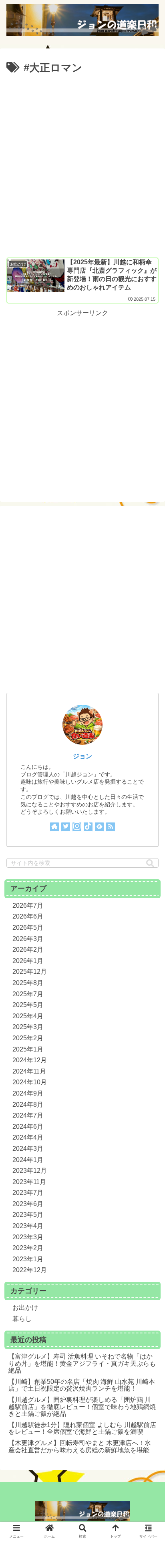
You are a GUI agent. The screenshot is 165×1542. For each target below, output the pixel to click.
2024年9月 (27, 1093)
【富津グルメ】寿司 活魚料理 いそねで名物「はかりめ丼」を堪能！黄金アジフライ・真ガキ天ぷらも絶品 (82, 1363)
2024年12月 (29, 1060)
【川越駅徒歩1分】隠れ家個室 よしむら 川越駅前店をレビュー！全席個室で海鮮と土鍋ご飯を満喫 (82, 1428)
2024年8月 (27, 1104)
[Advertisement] (82, 163)
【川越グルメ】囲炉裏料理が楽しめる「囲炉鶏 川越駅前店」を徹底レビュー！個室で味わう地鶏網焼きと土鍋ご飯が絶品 (82, 1406)
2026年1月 (27, 960)
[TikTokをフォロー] (88, 827)
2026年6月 (27, 916)
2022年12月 (29, 1270)
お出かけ (25, 1307)
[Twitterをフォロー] (65, 827)
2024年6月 (27, 1126)
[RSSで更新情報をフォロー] (110, 827)
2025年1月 (27, 1049)
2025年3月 (27, 1026)
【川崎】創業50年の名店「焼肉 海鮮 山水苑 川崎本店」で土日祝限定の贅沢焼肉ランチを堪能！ (81, 1385)
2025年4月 (27, 1016)
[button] (150, 863)
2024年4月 (27, 1137)
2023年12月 (29, 1170)
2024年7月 (27, 1115)
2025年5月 (27, 1004)
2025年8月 (27, 982)
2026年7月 (27, 905)
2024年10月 (29, 1082)
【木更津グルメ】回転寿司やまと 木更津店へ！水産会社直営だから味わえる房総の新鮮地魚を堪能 (79, 1446)
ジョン (82, 756)
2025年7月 (27, 994)
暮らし (22, 1318)
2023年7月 (27, 1192)
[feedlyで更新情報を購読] (99, 827)
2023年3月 (27, 1237)
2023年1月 (27, 1259)
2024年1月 (27, 1159)
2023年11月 (29, 1181)
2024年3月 (27, 1148)
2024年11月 (29, 1071)
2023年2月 (27, 1247)
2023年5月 (27, 1214)
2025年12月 (29, 971)
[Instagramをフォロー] (77, 827)
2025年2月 (27, 1038)
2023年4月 (27, 1225)
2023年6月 (27, 1203)
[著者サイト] (54, 827)
